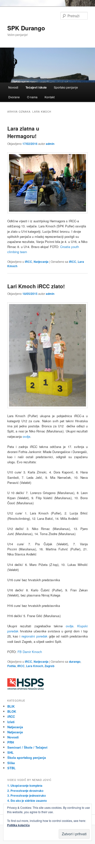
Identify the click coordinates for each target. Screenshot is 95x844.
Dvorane (14, 97)
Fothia (11, 666)
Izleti (11, 722)
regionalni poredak (34, 636)
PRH (10, 742)
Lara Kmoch (34, 666)
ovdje (26, 436)
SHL (10, 752)
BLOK (11, 711)
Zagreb (49, 666)
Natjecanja (41, 261)
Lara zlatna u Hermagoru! (23, 132)
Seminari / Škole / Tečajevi (27, 747)
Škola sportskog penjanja (26, 757)
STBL (11, 768)
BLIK (11, 706)
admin (50, 143)
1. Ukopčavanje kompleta (24, 785)
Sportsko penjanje (66, 87)
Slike (11, 763)
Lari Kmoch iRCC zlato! (36, 286)
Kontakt (50, 97)
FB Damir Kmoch (30, 651)
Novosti (13, 87)
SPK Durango (26, 28)
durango (74, 661)
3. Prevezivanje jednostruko (26, 795)
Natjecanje (15, 732)
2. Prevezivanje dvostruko (25, 790)
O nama (32, 97)
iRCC (28, 261)
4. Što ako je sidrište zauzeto (27, 800)
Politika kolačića (18, 825)
